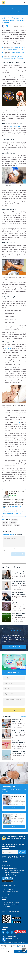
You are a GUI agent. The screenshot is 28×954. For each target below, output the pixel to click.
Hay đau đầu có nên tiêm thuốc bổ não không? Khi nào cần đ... (18, 753)
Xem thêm (23, 716)
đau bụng (18, 165)
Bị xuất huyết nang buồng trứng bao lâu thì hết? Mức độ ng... (19, 742)
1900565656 (7, 866)
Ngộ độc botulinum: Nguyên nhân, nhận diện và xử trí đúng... (18, 604)
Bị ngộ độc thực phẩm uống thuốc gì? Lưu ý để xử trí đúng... (18, 594)
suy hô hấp (18, 422)
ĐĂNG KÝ (22, 852)
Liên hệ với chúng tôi (14, 647)
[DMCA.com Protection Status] (8, 879)
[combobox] (14, 694)
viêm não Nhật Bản (15, 126)
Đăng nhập (6, 534)
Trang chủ (4, 11)
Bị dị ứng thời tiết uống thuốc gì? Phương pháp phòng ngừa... (18, 573)
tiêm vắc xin (8, 348)
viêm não (5, 522)
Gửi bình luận (16, 554)
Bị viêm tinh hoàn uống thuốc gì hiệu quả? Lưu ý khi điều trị (18, 732)
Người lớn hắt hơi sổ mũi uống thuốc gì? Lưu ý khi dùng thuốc (18, 583)
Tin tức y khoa (9, 11)
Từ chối (7, 951)
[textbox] (14, 694)
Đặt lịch (14, 808)
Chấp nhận (20, 951)
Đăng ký (12, 534)
